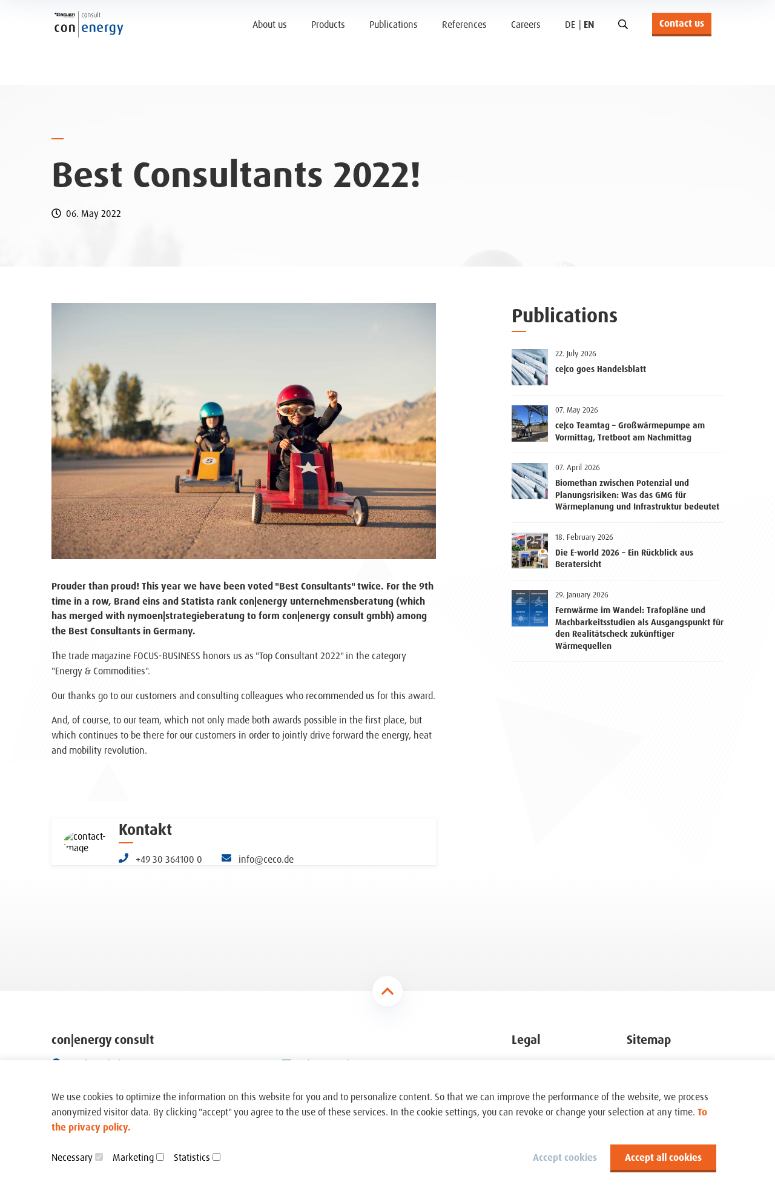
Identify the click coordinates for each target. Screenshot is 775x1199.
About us (269, 24)
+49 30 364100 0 (167, 859)
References (464, 24)
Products (328, 24)
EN (589, 24)
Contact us (681, 23)
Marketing (133, 1157)
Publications (393, 24)
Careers (526, 24)
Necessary (72, 1157)
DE (570, 24)
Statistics (192, 1157)
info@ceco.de (265, 859)
